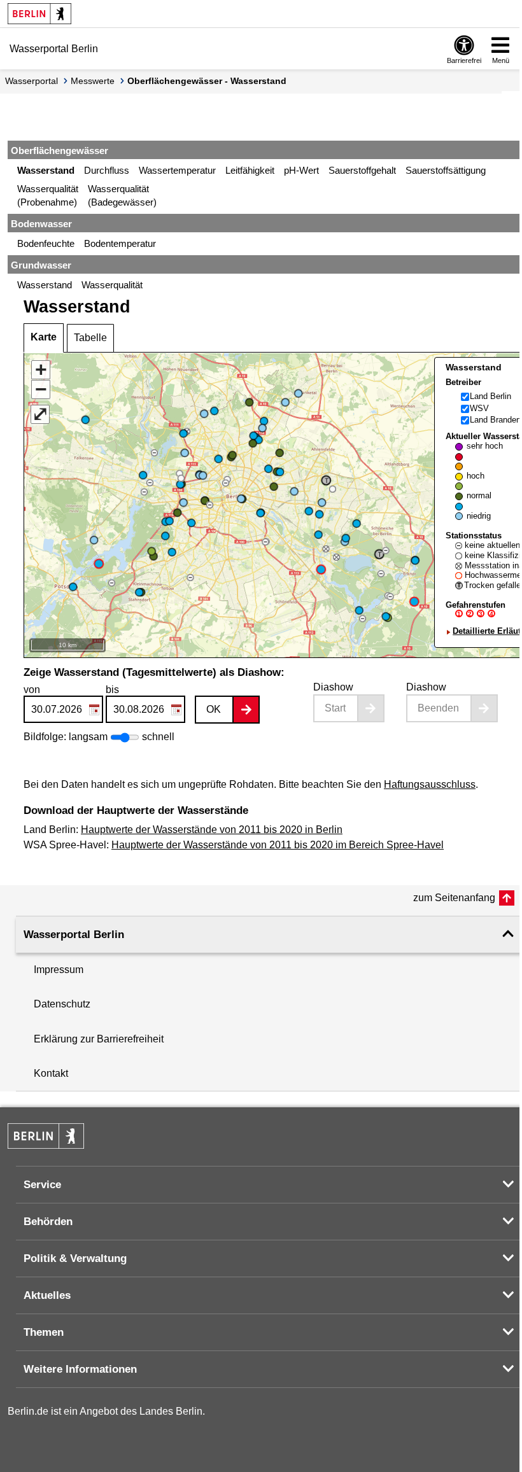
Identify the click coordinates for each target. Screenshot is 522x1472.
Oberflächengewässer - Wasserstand (206, 81)
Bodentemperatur (120, 243)
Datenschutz (62, 1004)
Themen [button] (44, 1332)
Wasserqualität (112, 284)
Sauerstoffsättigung (446, 170)
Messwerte (93, 81)
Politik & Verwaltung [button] (75, 1258)
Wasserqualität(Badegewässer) (122, 195)
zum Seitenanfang (454, 897)
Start (335, 708)
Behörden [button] (48, 1222)
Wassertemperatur (177, 170)
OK (213, 709)
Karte (44, 337)
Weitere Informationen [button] (80, 1369)
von (32, 689)
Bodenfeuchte (45, 243)
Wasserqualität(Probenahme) (47, 195)
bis (112, 689)
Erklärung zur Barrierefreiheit (99, 1039)
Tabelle (90, 337)
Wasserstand (45, 170)
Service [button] (42, 1185)
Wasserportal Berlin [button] (74, 935)
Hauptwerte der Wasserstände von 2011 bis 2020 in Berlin (211, 829)
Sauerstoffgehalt (362, 170)
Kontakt (51, 1073)
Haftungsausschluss (430, 784)
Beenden (438, 708)
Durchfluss (106, 170)
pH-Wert (301, 170)
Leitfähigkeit (249, 170)
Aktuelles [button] (47, 1295)
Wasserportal (31, 81)
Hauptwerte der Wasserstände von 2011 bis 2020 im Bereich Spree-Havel (277, 844)
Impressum (58, 969)
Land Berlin (490, 396)
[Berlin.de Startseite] (39, 13)
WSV (479, 408)
